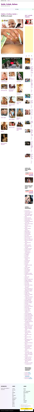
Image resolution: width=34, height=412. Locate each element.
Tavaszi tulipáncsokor (28, 314)
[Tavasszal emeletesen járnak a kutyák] (27, 66)
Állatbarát (13, 399)
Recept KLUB (14, 398)
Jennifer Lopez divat (28, 248)
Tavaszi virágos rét (28, 308)
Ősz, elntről (27, 235)
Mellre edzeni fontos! (28, 236)
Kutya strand (27, 261)
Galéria (3, 14)
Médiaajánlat (11, 410)
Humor (13, 400)
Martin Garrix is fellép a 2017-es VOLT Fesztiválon (29, 286)
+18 (12, 391)
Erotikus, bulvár (11, 14)
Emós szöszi (19, 81)
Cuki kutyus (27, 262)
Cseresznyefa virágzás (28, 318)
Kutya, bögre (27, 283)
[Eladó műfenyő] (27, 121)
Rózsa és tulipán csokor (29, 279)
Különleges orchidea (28, 290)
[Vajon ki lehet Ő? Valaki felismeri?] (27, 142)
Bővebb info (27, 406)
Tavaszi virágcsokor (28, 299)
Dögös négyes (3, 117)
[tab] (26, 56)
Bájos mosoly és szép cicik (4, 144)
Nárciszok (26, 277)
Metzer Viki (27, 378)
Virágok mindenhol (28, 280)
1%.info (13, 388)
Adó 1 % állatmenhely (27, 391)
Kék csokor (27, 268)
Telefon (13, 403)
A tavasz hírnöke (27, 305)
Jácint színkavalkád (28, 316)
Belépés (9, 0)
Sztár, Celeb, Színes (9, 4)
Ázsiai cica (19, 93)
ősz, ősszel (27, 255)
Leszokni (25, 402)
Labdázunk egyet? (4, 81)
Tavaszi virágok (27, 267)
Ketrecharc (14, 395)
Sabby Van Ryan (11, 127)
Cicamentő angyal (28, 249)
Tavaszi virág (27, 276)
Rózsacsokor (27, 307)
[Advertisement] (29, 39)
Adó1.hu (13, 406)
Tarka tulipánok (27, 269)
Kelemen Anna (27, 377)
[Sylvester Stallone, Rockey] (27, 154)
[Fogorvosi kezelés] (27, 100)
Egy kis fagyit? (27, 230)
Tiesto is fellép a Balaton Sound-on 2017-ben (28, 332)
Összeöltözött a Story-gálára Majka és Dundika (28, 340)
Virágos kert (27, 292)
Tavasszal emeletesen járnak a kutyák (32, 69)
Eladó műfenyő (32, 122)
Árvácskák (26, 272)
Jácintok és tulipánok (28, 301)
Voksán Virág (27, 373)
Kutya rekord (27, 253)
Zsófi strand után (4, 90)
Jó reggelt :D (27, 254)
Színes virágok (27, 270)
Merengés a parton (19, 118)
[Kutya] (27, 94)
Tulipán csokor (27, 293)
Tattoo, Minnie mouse (28, 219)
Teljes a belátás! (12, 119)
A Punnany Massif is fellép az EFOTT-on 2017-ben (28, 360)
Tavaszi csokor (27, 309)
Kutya (32, 94)
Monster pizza (27, 323)
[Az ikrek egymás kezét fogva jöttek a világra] (27, 79)
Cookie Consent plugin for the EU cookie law (26, 410)
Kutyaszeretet (32, 59)
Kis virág (26, 263)
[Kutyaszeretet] (27, 58)
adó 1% (25, 388)
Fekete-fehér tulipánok (29, 306)
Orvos (24, 398)
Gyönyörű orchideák (28, 302)
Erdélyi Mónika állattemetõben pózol (19, 129)
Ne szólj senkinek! (4, 106)
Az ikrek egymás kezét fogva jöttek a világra (32, 83)
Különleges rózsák (28, 300)
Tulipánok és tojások (28, 273)
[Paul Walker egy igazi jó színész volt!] (27, 129)
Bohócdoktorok (26, 392)
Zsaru (24, 395)
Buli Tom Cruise (27, 237)
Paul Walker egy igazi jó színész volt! (32, 132)
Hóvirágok (26, 303)
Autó (24, 399)
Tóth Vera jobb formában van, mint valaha (28, 348)
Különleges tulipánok (28, 281)
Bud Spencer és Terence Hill (11, 90)
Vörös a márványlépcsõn (12, 78)
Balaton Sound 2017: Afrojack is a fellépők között (28, 328)
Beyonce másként (28, 244)
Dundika (26, 372)
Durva (24, 396)
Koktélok (13, 392)
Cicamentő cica (27, 260)
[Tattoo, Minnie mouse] (27, 110)
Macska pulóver (27, 233)
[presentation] (26, 56)
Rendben (26, 408)
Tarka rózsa (27, 282)
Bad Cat (2, 131)
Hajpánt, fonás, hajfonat (29, 315)
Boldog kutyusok (28, 231)
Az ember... (27, 256)
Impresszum (3, 410)
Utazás (13, 402)
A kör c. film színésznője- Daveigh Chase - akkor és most (28, 352)
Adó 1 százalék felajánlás (28, 16)
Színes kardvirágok (28, 313)
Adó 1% (13, 404)
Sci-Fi (13, 396)
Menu (17, 9)
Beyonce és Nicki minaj (29, 239)
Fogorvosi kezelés (32, 102)
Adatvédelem (7, 410)
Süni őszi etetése (28, 234)
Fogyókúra (25, 400)
